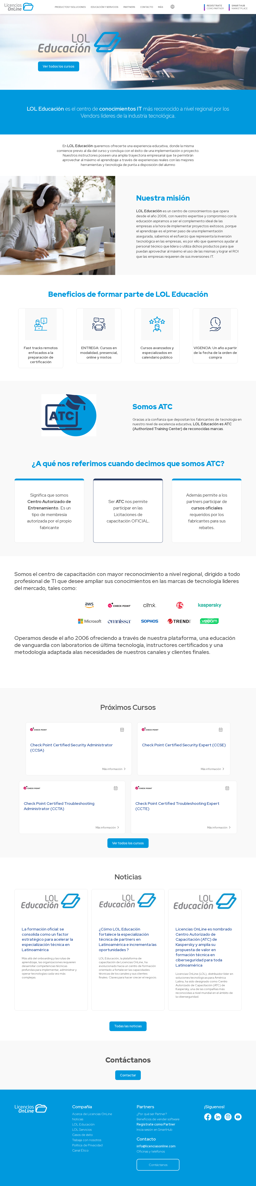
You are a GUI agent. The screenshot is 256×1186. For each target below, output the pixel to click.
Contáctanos (158, 1165)
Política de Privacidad (87, 1145)
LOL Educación (83, 1124)
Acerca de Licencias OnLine (92, 1114)
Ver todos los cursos (58, 66)
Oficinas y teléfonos (151, 1151)
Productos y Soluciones (70, 7)
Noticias (77, 1119)
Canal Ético (80, 1150)
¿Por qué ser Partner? (152, 1114)
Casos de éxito (82, 1135)
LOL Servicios (82, 1129)
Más (160, 7)
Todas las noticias (128, 1026)
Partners (129, 7)
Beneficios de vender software (158, 1119)
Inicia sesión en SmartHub (154, 1129)
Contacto (146, 7)
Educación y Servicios (104, 7)
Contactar (128, 1075)
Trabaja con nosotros (86, 1140)
